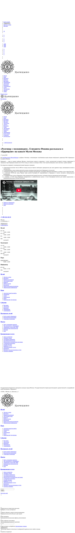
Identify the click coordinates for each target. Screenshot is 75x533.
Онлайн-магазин (8, 344)
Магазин (6, 122)
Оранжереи (6, 294)
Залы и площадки (8, 336)
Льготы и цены (7, 277)
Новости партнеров (8, 203)
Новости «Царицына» (9, 202)
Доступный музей (8, 281)
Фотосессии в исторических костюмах (13, 342)
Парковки (6, 129)
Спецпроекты (7, 86)
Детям (5, 91)
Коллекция (6, 285)
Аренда (5, 90)
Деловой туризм (8, 338)
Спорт (5, 87)
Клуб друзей (7, 133)
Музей (5, 75)
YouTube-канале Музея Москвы (10, 157)
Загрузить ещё (4, 493)
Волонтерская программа (10, 317)
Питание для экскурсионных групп (12, 350)
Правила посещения (9, 279)
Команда (6, 282)
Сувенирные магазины (9, 343)
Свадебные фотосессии (9, 340)
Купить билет (4, 94)
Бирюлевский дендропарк (10, 299)
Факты (3, 322)
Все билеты (3, 99)
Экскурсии (6, 83)
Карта (5, 298)
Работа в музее (7, 283)
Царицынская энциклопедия (11, 328)
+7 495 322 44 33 (6, 217)
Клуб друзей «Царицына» (10, 316)
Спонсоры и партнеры (9, 319)
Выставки (6, 81)
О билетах (6, 135)
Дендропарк (7, 89)
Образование (7, 82)
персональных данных (21, 526)
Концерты (6, 85)
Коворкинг (6, 348)
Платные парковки (8, 351)
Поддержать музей (6, 313)
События (3, 302)
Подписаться (7, 136)
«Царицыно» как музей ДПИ (11, 327)
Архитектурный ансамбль (10, 293)
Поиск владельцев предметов (11, 286)
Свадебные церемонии (9, 339)
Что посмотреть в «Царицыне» (11, 325)
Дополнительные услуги (10, 347)
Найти (2, 490)
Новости (6, 79)
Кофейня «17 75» (8, 346)
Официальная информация (10, 287)
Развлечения (7, 297)
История (6, 329)
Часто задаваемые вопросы (10, 324)
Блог (5, 205)
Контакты (6, 78)
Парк (5, 77)
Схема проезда (4, 225)
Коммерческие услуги (7, 334)
